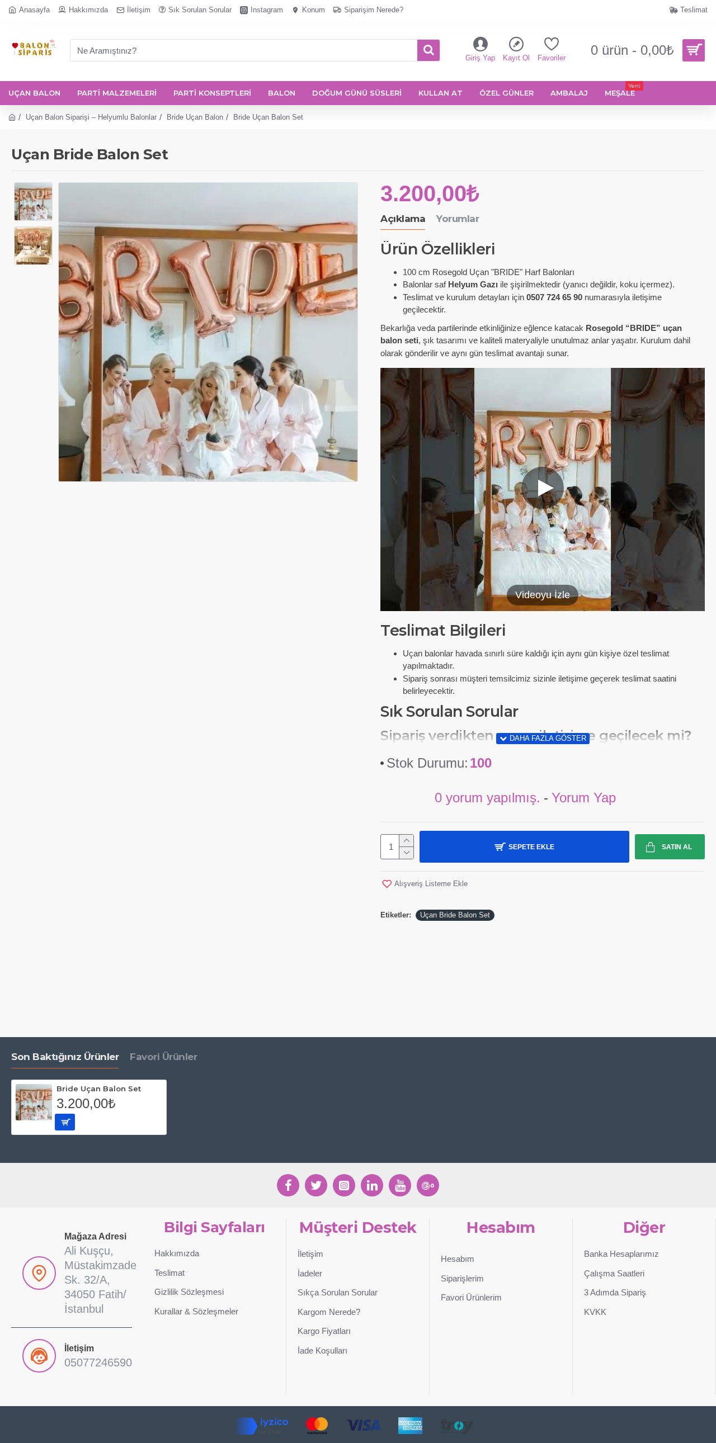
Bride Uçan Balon (195, 117)
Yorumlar (457, 218)
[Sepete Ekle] (65, 1122)
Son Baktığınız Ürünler (65, 1056)
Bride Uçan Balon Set (98, 1088)
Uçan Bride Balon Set (455, 915)
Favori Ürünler (163, 1056)
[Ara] (428, 50)
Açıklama (402, 218)
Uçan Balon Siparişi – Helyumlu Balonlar (91, 117)
